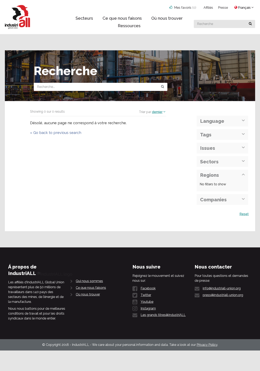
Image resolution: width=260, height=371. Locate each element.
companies (213, 200)
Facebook (148, 288)
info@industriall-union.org (222, 288)
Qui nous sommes (89, 281)
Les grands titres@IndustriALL (163, 315)
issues (207, 148)
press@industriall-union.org (223, 295)
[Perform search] (250, 24)
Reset (244, 214)
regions (209, 175)
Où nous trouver (88, 294)
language (212, 121)
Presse (223, 8)
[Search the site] (162, 86)
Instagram (148, 308)
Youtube (147, 302)
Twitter (146, 295)
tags (205, 135)
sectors (209, 162)
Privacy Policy (207, 345)
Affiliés (208, 8)
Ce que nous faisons (91, 288)
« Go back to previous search (55, 132)
